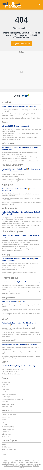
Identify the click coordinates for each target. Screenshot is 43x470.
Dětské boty (5, 431)
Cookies (16, 466)
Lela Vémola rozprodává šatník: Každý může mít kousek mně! (20, 161)
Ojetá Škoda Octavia (8, 404)
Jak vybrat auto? (7, 406)
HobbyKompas (6, 396)
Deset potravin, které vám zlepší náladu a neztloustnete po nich (20, 332)
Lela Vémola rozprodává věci (10, 371)
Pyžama (4, 424)
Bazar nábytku (6, 436)
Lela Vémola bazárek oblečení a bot (12, 369)
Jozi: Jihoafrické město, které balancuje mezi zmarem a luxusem (20, 285)
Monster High (6, 417)
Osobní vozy (5, 387)
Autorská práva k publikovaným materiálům (20, 462)
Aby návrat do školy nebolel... (10, 176)
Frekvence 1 (5, 452)
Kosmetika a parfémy (8, 426)
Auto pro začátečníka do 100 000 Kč (12, 399)
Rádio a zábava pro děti (9, 449)
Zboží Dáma (5, 389)
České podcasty (6, 447)
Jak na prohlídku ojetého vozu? (11, 394)
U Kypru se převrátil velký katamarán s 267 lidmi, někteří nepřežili (21, 118)
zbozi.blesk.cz (6, 392)
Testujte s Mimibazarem (9, 414)
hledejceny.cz (6, 382)
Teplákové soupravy (8, 429)
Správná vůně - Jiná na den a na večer (13, 174)
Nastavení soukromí (26, 466)
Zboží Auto (5, 401)
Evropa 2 (4, 454)
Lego (3, 422)
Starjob (4, 444)
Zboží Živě (5, 384)
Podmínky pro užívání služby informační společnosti (21, 463)
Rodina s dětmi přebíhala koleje (11, 374)
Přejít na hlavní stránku (21, 44)
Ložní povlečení (6, 434)
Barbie (4, 419)
